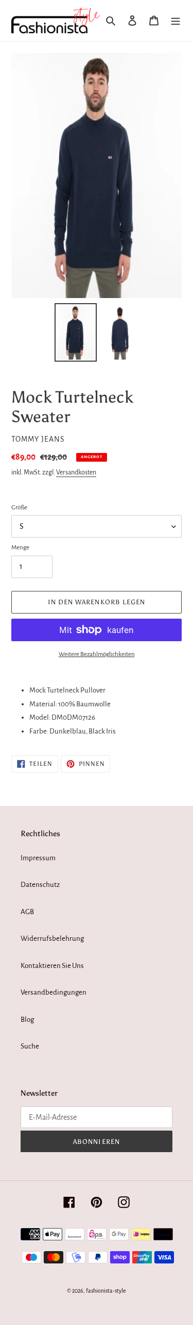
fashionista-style (106, 1291)
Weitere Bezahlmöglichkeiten (97, 654)
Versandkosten (76, 472)
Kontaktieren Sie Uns (52, 966)
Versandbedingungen (53, 992)
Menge (20, 547)
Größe (19, 507)
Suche (30, 1046)
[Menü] (175, 21)
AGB (27, 912)
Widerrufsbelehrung (52, 938)
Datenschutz (40, 884)
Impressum (38, 858)
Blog (27, 1019)
